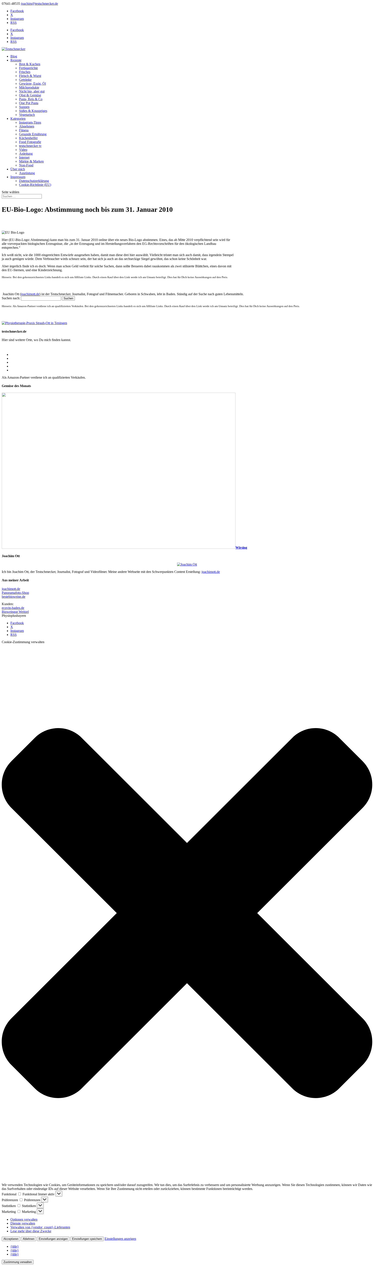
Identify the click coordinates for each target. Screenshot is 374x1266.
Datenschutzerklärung (34, 181)
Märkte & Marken (31, 161)
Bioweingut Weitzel (15, 612)
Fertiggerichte (28, 68)
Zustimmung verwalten (17, 1262)
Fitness (24, 130)
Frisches (24, 72)
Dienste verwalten (22, 1223)
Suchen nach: (11, 298)
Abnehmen (26, 126)
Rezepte (15, 60)
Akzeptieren (10, 1238)
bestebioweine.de (13, 596)
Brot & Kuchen (29, 64)
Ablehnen (28, 1238)
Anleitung (26, 153)
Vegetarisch (27, 114)
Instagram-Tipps (30, 122)
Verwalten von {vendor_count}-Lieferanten (40, 1227)
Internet (24, 157)
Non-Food (26, 165)
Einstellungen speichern (87, 1238)
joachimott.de (30, 294)
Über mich (17, 169)
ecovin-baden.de (13, 608)
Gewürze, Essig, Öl (32, 83)
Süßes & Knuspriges (33, 111)
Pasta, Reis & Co (30, 99)
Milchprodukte (29, 87)
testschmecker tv (30, 146)
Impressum (17, 177)
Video (23, 149)
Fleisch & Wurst (30, 76)
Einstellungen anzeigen (53, 1238)
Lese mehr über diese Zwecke (30, 1231)
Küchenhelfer (28, 138)
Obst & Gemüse (30, 95)
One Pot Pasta (28, 103)
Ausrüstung (27, 173)
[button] (187, 913)
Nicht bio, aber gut (32, 91)
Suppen (24, 107)
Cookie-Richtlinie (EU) (35, 185)
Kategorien (18, 118)
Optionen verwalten (23, 1219)
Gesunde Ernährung (33, 134)
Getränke (25, 79)
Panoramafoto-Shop (15, 593)
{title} (14, 1246)
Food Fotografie (30, 142)
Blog (13, 56)
